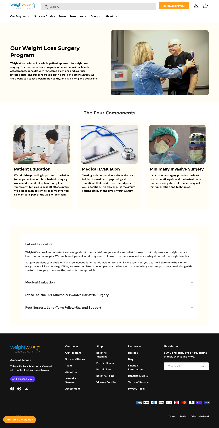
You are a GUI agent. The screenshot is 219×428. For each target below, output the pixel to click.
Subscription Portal (200, 416)
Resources (76, 16)
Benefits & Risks (138, 376)
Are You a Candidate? (19, 419)
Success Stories (44, 16)
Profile (183, 416)
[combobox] (98, 6)
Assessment (72, 388)
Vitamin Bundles (106, 382)
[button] (205, 5)
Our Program (18, 16)
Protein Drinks (105, 363)
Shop (94, 16)
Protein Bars (103, 369)
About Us (111, 16)
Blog (130, 359)
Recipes (133, 352)
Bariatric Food (105, 376)
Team (62, 16)
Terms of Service (138, 382)
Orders (172, 416)
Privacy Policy (136, 388)
